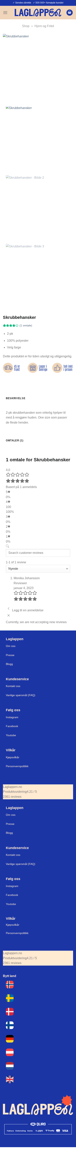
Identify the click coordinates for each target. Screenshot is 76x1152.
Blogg (9, 664)
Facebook (12, 726)
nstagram (12, 886)
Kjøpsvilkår (12, 757)
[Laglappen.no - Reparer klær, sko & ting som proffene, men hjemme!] (38, 12)
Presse (10, 655)
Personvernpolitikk (17, 766)
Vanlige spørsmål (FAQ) (20, 695)
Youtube (11, 735)
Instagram (12, 717)
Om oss (10, 646)
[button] (5, 12)
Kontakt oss (13, 686)
